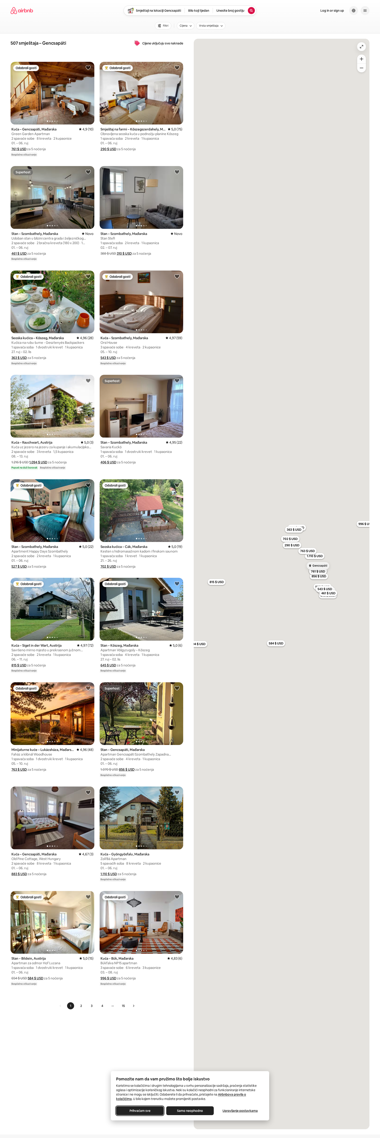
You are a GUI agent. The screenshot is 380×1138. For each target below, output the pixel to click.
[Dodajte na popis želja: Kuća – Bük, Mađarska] (177, 896)
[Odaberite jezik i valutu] (353, 10)
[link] (60, 1005)
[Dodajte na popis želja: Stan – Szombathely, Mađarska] (88, 171)
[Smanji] (361, 68)
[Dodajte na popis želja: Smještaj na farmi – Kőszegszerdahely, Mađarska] (177, 67)
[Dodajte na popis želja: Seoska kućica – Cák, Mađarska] (177, 484)
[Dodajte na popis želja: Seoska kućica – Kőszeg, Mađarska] (88, 276)
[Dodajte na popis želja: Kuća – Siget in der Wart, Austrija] (88, 583)
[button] (18, 149)
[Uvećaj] (361, 59)
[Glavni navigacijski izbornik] (365, 10)
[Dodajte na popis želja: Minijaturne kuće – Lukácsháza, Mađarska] (88, 688)
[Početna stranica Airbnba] (22, 10)
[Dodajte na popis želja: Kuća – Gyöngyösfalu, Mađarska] (177, 792)
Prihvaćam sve (140, 1111)
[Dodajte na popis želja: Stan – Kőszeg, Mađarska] (177, 583)
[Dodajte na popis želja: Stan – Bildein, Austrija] (88, 896)
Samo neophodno (190, 1111)
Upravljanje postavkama (240, 1111)
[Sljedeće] (133, 1005)
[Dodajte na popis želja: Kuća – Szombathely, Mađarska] (177, 276)
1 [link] (70, 1006)
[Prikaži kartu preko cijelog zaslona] (361, 46)
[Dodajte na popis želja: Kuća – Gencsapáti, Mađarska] (88, 67)
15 (123, 1006)
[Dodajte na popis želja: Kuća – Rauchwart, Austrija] (88, 380)
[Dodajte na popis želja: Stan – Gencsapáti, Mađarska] (177, 688)
